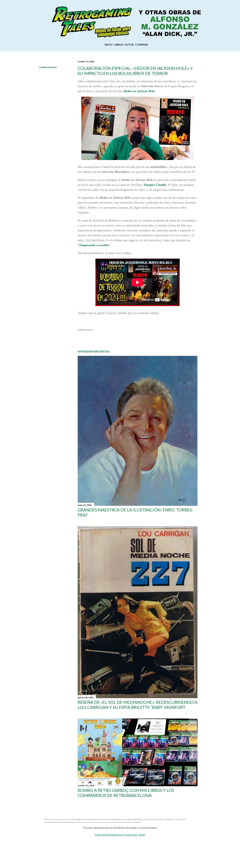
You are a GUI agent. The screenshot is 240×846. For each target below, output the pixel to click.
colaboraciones (48, 67)
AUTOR (129, 44)
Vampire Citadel (155, 185)
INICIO (109, 44)
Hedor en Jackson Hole (139, 91)
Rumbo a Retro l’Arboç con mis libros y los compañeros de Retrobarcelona (126, 793)
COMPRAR (141, 44)
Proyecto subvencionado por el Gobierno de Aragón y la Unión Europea (120, 827)
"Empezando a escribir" (94, 245)
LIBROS (118, 44)
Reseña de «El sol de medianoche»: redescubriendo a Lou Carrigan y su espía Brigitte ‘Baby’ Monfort (137, 705)
